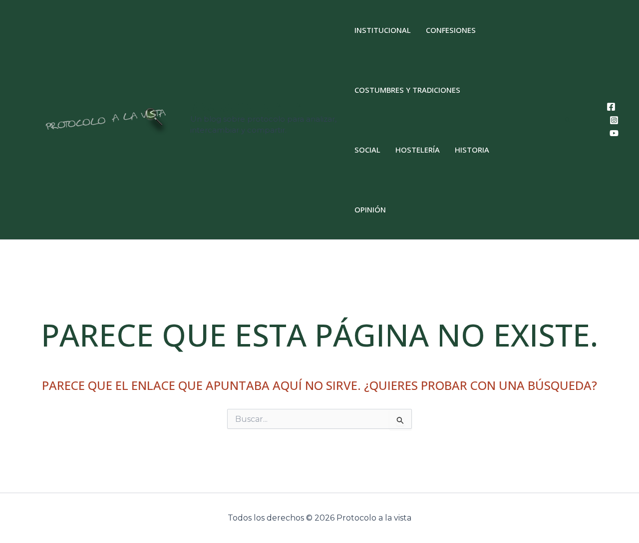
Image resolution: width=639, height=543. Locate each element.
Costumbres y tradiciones (407, 90)
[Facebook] (611, 106)
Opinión (370, 209)
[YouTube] (614, 133)
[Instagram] (614, 120)
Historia (472, 150)
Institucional (382, 30)
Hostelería (417, 150)
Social (367, 150)
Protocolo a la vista (247, 108)
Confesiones (451, 30)
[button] (568, 120)
